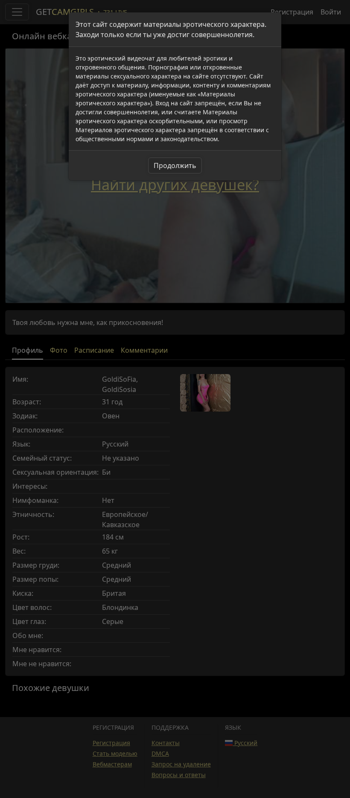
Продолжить (175, 165)
